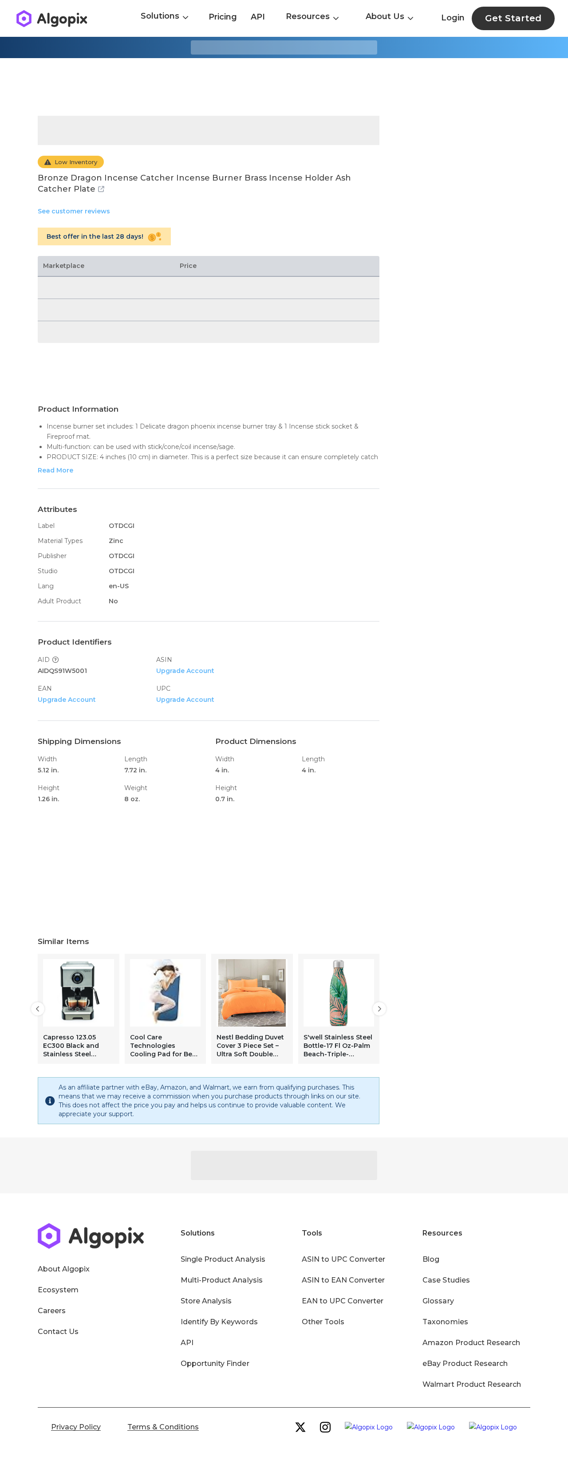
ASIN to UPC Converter (344, 1259)
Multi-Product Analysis (222, 1280)
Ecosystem (58, 1290)
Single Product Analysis (223, 1259)
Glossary (438, 1301)
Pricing (223, 17)
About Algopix (64, 1269)
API (258, 17)
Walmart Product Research (471, 1384)
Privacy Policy (76, 1427)
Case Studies (445, 1280)
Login (453, 18)
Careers (52, 1311)
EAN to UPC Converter (343, 1301)
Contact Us (58, 1331)
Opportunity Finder (215, 1363)
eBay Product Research (465, 1363)
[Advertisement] (284, 87)
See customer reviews (74, 211)
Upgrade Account (185, 671)
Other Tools (323, 1322)
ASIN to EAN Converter (343, 1280)
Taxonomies (445, 1322)
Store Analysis (206, 1301)
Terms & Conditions (163, 1427)
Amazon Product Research (471, 1342)
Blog (430, 1259)
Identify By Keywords (219, 1322)
